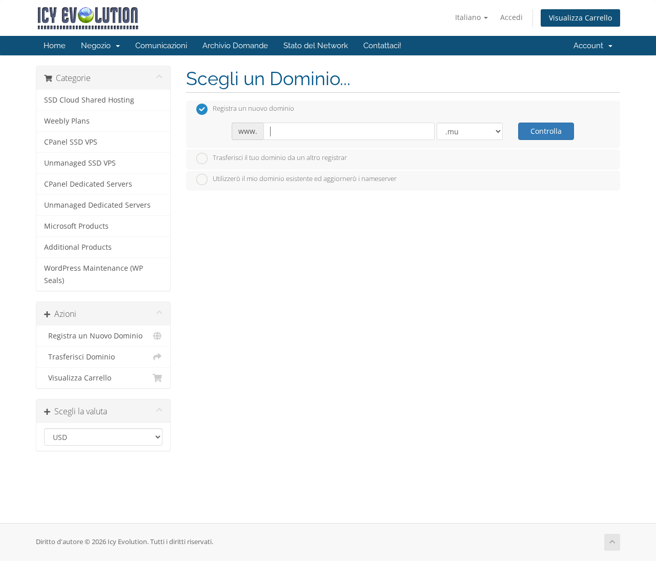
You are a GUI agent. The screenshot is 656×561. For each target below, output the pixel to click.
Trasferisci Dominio (79, 357)
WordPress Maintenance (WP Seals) (93, 274)
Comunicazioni (161, 45)
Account (590, 45)
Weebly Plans (67, 121)
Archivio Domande (235, 45)
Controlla (546, 131)
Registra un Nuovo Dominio (93, 335)
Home (55, 45)
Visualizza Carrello (580, 18)
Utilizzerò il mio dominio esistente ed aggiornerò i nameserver (305, 179)
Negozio (98, 45)
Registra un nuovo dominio (253, 108)
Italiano (469, 17)
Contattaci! (382, 45)
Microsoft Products (76, 226)
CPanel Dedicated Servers (88, 184)
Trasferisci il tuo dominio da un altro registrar (280, 157)
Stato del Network (315, 45)
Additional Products (78, 247)
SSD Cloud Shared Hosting (89, 100)
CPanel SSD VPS (70, 142)
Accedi (511, 17)
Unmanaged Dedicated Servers (97, 205)
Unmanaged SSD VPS (80, 163)
